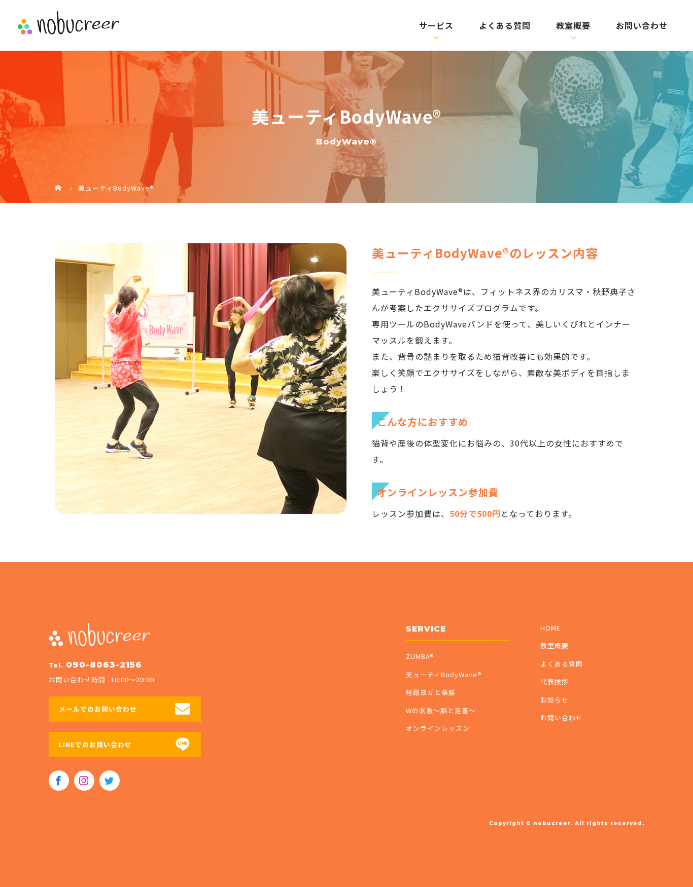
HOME (550, 628)
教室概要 (573, 25)
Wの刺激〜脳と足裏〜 (441, 710)
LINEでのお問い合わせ (95, 744)
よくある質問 (505, 25)
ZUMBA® (420, 656)
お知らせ (554, 700)
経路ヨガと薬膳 (431, 692)
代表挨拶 (554, 681)
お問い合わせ (642, 25)
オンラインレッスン (438, 728)
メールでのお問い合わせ (98, 709)
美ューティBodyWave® (444, 674)
